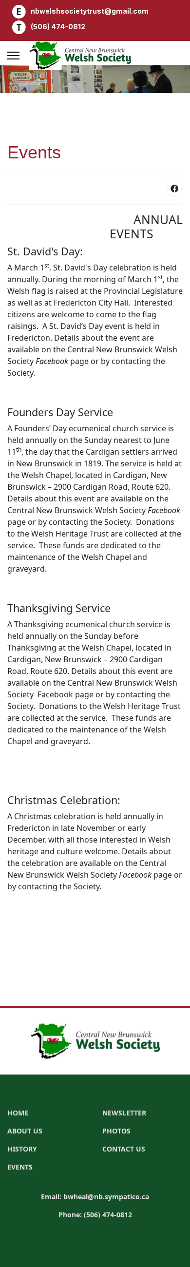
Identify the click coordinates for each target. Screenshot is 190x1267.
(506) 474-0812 (58, 26)
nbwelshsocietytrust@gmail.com (90, 11)
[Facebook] (174, 188)
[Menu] (13, 55)
